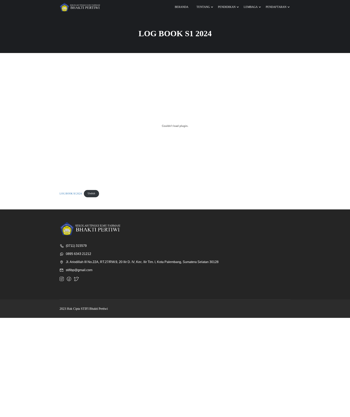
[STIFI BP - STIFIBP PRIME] (80, 7)
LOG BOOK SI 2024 (71, 193)
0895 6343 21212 (78, 254)
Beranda (181, 6)
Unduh (91, 193)
